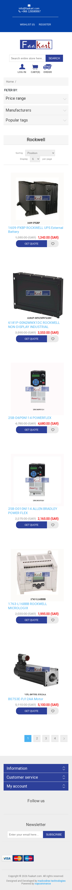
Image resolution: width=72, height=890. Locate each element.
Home (10, 81)
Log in (22, 72)
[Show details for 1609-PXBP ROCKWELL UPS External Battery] (37, 199)
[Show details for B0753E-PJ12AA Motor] (37, 670)
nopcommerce (43, 883)
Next (63, 738)
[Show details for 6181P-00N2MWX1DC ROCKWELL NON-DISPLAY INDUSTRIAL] (37, 294)
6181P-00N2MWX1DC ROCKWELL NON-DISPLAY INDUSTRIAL (34, 325)
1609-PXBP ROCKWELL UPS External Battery (35, 230)
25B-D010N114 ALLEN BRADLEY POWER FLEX (32, 511)
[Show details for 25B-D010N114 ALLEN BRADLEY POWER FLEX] (37, 480)
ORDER (47, 72)
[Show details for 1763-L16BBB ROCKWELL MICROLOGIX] (37, 575)
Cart (35, 72)
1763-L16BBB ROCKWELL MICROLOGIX (27, 606)
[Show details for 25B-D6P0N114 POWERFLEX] (37, 389)
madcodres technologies (52, 880)
